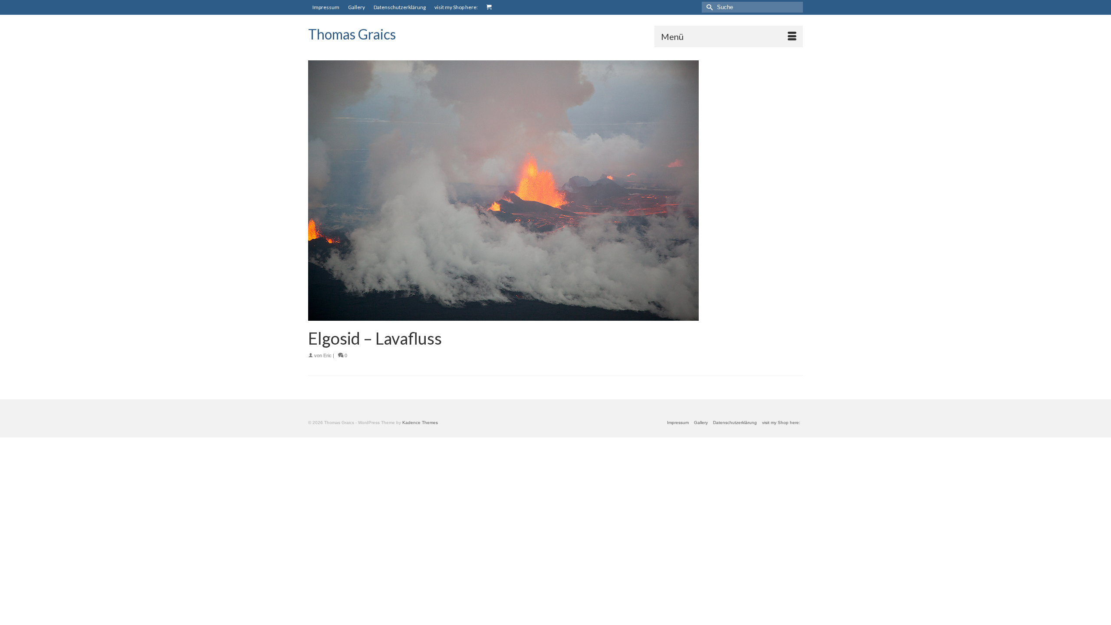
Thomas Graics (352, 34)
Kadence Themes (420, 422)
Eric (327, 355)
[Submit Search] (708, 7)
